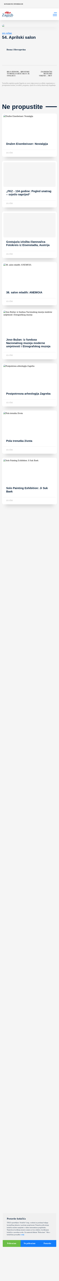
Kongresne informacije (13, 4)
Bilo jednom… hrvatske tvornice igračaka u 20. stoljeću (18, 74)
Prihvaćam (11, 1243)
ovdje (22, 1234)
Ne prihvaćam (29, 1243)
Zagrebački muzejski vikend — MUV (45, 74)
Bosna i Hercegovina (16, 49)
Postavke (47, 1243)
